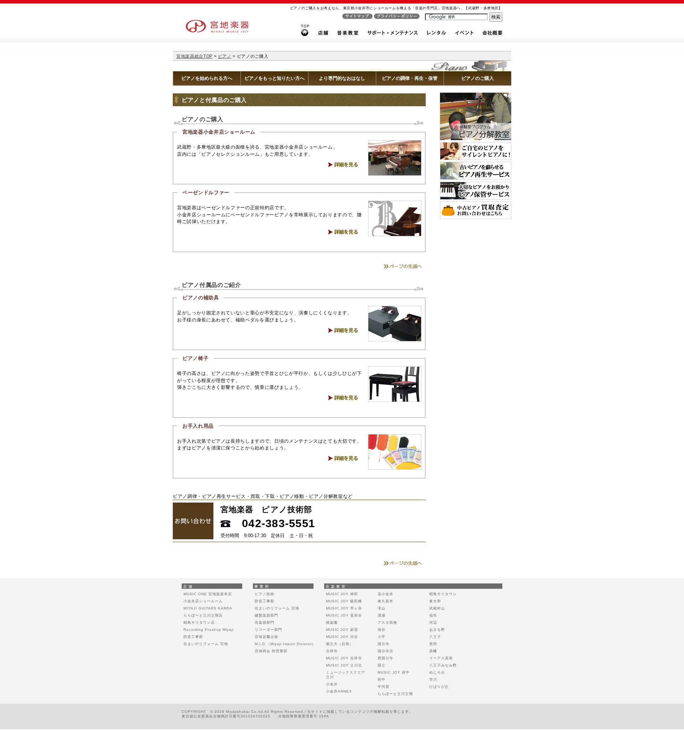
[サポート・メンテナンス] (392, 34)
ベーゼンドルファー (205, 192)
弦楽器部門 (264, 622)
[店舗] (323, 34)
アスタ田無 (387, 622)
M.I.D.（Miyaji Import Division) (284, 644)
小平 (381, 637)
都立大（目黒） (339, 644)
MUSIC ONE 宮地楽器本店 (207, 594)
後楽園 (332, 622)
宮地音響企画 (266, 637)
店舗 (188, 586)
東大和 (435, 601)
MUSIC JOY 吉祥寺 (344, 658)
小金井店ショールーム (203, 601)
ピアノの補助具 (200, 297)
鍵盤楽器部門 (266, 615)
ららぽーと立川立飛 (395, 694)
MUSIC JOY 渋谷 (342, 637)
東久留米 (385, 601)
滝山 (381, 608)
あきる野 (437, 630)
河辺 (433, 622)
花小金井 (385, 594)
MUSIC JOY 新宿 (342, 630)
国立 (381, 665)
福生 (433, 615)
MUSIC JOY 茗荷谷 (344, 615)
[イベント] (464, 34)
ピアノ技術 (264, 594)
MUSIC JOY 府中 (394, 672)
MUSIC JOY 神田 (342, 594)
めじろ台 (437, 672)
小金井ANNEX (339, 691)
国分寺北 (385, 651)
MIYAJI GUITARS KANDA (207, 608)
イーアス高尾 (441, 658)
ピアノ (225, 56)
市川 (433, 679)
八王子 (435, 637)
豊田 (433, 644)
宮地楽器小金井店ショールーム (218, 132)
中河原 (383, 687)
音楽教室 (336, 586)
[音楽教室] (347, 34)
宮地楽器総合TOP (194, 56)
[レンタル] (436, 34)
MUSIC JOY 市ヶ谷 (344, 608)
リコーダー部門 (268, 630)
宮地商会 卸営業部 (271, 651)
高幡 (433, 651)
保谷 (381, 630)
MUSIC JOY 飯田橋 (344, 601)
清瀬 (381, 615)
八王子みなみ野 (443, 665)
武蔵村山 (437, 608)
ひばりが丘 (439, 687)
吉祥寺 (332, 651)
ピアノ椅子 (195, 358)
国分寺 (383, 644)
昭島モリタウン (443, 594)
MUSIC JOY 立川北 (344, 665)
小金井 (332, 684)
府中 (381, 679)
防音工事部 (193, 637)
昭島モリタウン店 (199, 622)
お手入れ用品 (198, 426)
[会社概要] (492, 34)
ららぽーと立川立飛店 (203, 615)
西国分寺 (385, 658)
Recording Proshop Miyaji (208, 630)
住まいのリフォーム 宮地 (205, 644)
